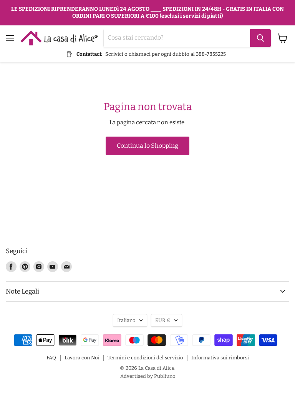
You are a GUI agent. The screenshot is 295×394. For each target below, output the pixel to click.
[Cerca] (260, 38)
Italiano (126, 320)
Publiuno (164, 376)
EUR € (163, 320)
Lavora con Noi (82, 358)
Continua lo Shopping (147, 145)
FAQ (51, 358)
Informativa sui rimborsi (220, 358)
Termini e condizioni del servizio (145, 358)
